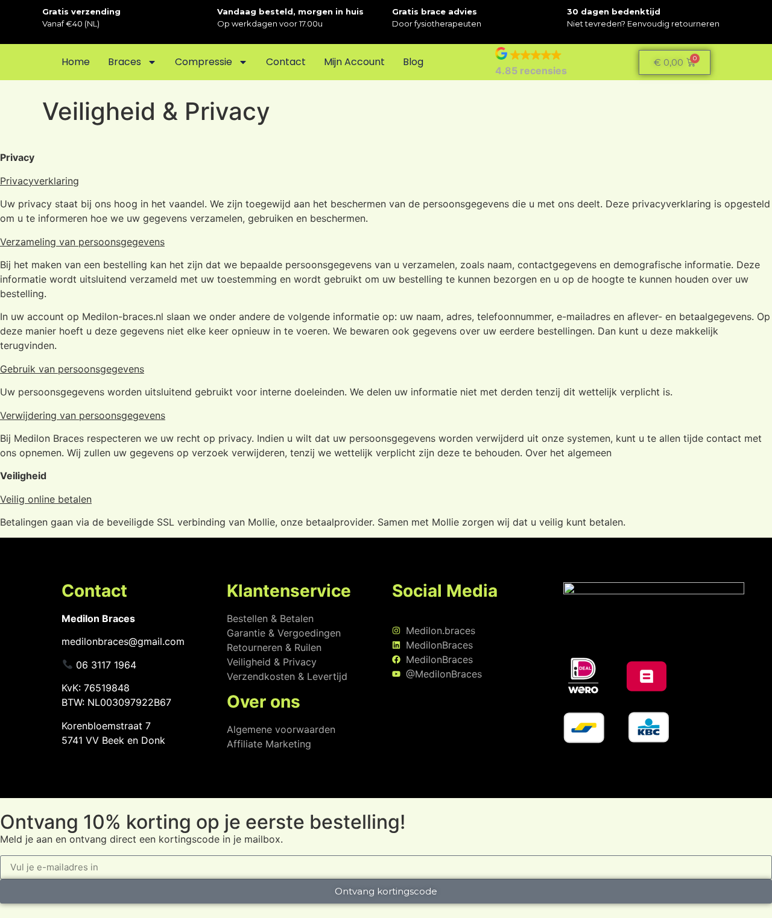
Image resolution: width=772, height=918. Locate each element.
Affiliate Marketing (269, 744)
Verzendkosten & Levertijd (287, 676)
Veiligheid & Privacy (272, 662)
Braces (124, 62)
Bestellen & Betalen (270, 618)
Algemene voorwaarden (281, 729)
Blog (413, 62)
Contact (286, 62)
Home (76, 62)
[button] (531, 62)
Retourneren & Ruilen (274, 647)
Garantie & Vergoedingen (284, 633)
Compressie (203, 62)
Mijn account (354, 62)
